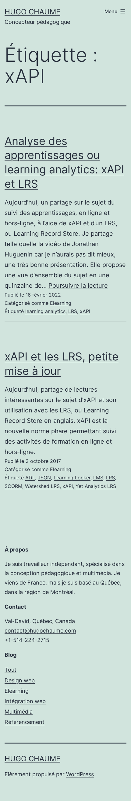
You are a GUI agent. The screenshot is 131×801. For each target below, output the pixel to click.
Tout (10, 669)
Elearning (60, 303)
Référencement (24, 722)
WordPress (80, 774)
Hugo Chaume (32, 11)
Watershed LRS (42, 486)
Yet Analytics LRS (96, 486)
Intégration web (25, 701)
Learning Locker (72, 477)
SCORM (13, 486)
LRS (72, 311)
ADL (30, 477)
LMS (98, 477)
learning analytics (45, 311)
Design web (20, 680)
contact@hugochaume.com (40, 630)
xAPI (85, 311)
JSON (44, 477)
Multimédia (19, 711)
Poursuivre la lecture (78, 285)
